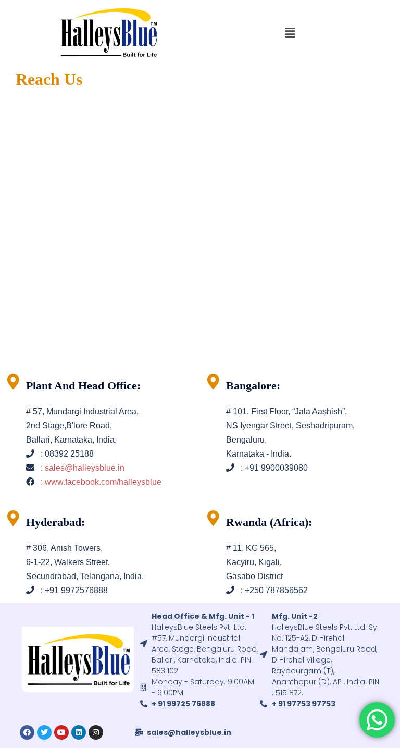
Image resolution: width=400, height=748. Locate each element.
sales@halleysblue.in (84, 467)
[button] (290, 33)
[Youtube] (61, 732)
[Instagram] (96, 732)
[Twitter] (44, 732)
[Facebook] (27, 732)
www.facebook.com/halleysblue (103, 481)
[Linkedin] (78, 732)
